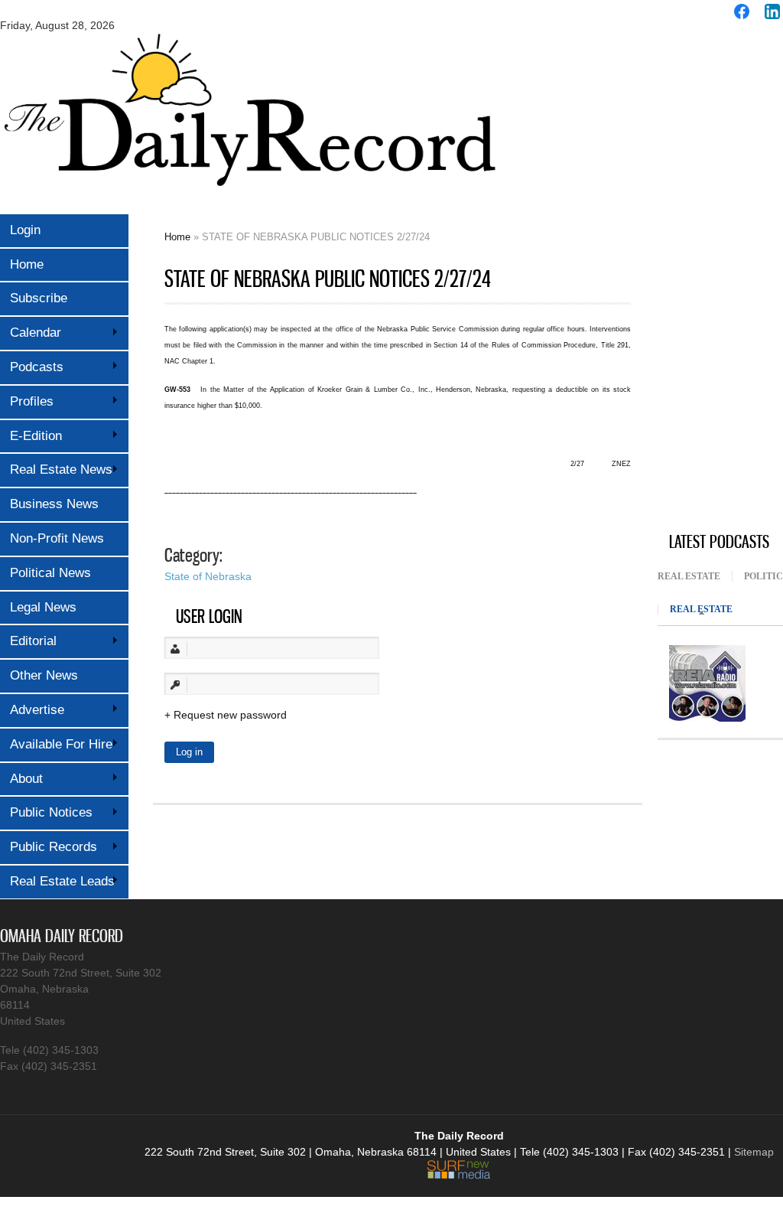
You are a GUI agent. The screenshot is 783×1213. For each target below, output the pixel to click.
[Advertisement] (720, 277)
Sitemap (754, 1152)
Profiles (27, 401)
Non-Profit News (57, 538)
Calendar (30, 332)
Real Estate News (56, 469)
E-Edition (31, 436)
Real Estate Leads (57, 881)
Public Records (48, 847)
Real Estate (689, 576)
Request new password (230, 715)
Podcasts (31, 367)
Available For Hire (56, 744)
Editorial (28, 641)
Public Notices (46, 812)
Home (27, 264)
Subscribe (38, 298)
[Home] (248, 197)
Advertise (32, 710)
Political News (50, 573)
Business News (54, 504)
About (21, 778)
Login (25, 230)
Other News (44, 675)
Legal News (43, 607)
